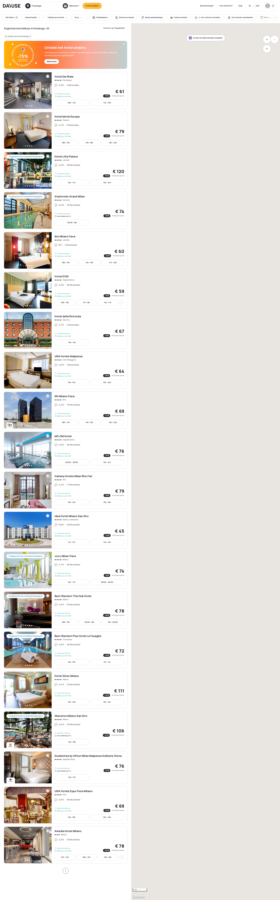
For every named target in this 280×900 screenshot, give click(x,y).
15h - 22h (107, 382)
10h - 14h (72, 342)
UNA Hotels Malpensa (65, 370)
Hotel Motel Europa (65, 130)
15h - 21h (107, 182)
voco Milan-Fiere (65, 570)
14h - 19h (107, 102)
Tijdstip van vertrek (55, 17)
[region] (205, 461)
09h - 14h (72, 102)
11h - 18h (86, 302)
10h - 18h (89, 142)
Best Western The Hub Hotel (65, 610)
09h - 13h (86, 857)
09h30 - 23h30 (71, 462)
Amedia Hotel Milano (65, 845)
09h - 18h (65, 302)
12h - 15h (107, 542)
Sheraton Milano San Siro (65, 730)
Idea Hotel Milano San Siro (65, 530)
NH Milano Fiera (65, 410)
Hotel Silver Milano (65, 690)
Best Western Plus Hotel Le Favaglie (65, 650)
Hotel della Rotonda (65, 330)
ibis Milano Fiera (65, 250)
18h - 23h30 (113, 622)
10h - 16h (89, 422)
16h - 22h (113, 422)
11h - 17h (71, 542)
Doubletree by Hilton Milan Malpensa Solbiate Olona (65, 767)
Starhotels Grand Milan (65, 210)
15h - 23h (107, 817)
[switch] (100, 17)
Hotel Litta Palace (65, 170)
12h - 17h (107, 302)
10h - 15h (71, 382)
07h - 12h (65, 857)
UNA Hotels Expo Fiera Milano (65, 805)
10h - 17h (71, 182)
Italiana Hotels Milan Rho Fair (65, 490)
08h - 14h (66, 422)
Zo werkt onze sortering (16, 36)
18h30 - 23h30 (107, 582)
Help (240, 6)
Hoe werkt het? (226, 6)
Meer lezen (52, 61)
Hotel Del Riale (65, 90)
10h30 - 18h (72, 222)
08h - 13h (66, 142)
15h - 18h (107, 502)
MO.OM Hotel (65, 450)
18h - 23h (113, 142)
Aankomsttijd (31, 17)
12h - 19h (89, 262)
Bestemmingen (207, 6)
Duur (77, 17)
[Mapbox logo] (138, 897)
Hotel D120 (65, 290)
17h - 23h (113, 262)
